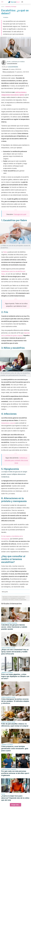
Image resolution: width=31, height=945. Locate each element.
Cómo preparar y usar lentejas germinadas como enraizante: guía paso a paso (14, 748)
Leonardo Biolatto (12, 63)
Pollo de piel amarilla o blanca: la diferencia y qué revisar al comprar (14, 725)
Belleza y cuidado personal (9, 623)
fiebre (5, 252)
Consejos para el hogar (8, 647)
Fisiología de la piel (20, 214)
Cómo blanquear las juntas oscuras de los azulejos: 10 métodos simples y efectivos (15, 701)
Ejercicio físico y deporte (8, 769)
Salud (2, 6)
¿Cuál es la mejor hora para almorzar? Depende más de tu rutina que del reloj (15, 798)
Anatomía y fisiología (11, 6)
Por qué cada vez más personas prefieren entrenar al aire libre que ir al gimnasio (15, 773)
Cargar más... (15, 805)
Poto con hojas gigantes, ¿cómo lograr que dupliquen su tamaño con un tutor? (15, 676)
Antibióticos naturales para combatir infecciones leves (16, 460)
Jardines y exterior (7, 672)
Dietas (3, 794)
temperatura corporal (8, 423)
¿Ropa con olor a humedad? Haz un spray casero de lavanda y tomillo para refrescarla (15, 652)
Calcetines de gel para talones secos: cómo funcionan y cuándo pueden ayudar (14, 627)
